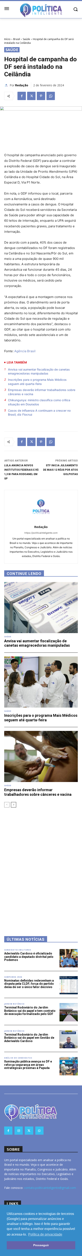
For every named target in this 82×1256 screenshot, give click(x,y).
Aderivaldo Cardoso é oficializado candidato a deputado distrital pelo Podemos (28, 957)
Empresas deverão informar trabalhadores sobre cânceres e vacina (41, 392)
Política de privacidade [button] (45, 1234)
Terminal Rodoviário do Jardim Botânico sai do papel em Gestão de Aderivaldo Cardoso (29, 1038)
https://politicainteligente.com (41, 532)
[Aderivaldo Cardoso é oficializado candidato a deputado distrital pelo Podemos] (69, 958)
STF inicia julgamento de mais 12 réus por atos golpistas (60, 470)
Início (7, 39)
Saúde (26, 39)
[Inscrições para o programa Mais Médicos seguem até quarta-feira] (41, 682)
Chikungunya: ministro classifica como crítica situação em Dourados (39, 402)
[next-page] (13, 804)
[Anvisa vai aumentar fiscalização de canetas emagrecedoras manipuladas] (41, 607)
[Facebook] (21, 96)
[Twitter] (31, 96)
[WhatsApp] (50, 96)
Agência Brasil (25, 351)
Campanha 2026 (13, 977)
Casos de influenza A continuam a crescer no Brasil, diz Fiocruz (39, 412)
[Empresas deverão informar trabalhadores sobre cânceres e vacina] (41, 756)
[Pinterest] (41, 96)
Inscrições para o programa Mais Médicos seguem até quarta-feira (37, 382)
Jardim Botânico (14, 1004)
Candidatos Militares (17, 950)
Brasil (16, 39)
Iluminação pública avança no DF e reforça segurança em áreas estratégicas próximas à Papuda (28, 1065)
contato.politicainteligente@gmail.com (50, 1188)
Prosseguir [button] (41, 1245)
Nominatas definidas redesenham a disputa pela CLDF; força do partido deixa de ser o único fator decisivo (29, 984)
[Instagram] (19, 1131)
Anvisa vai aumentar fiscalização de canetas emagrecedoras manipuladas (39, 371)
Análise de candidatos (18, 1058)
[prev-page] (6, 804)
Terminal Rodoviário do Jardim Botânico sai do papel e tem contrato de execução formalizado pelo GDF (30, 1011)
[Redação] (7, 85)
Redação (21, 85)
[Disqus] (41, 866)
